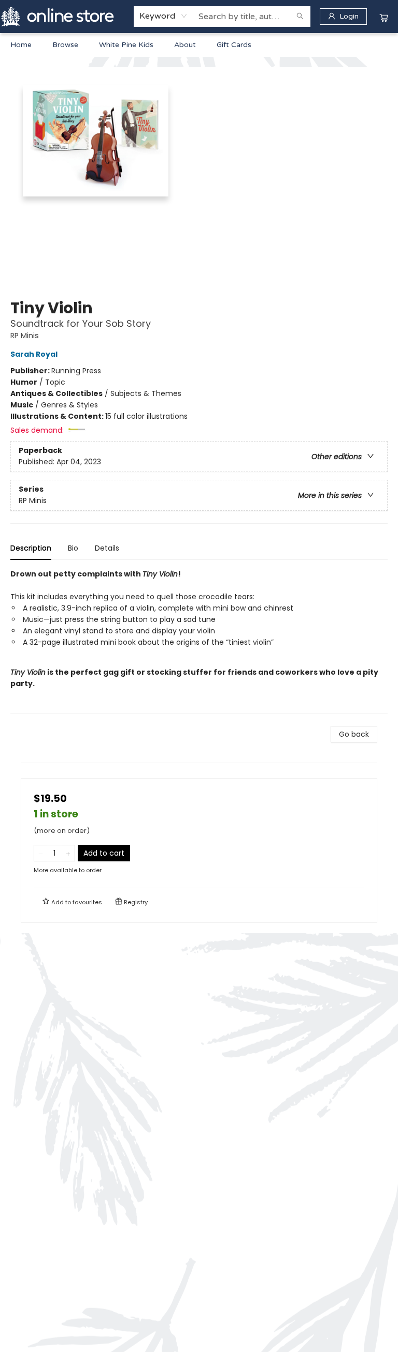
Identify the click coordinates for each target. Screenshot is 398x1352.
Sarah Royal (34, 354)
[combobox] (163, 16)
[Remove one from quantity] (40, 853)
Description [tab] (30, 548)
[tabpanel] (199, 640)
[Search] (300, 16)
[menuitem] (21, 45)
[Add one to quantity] (68, 853)
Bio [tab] (73, 548)
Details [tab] (107, 548)
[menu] (199, 45)
